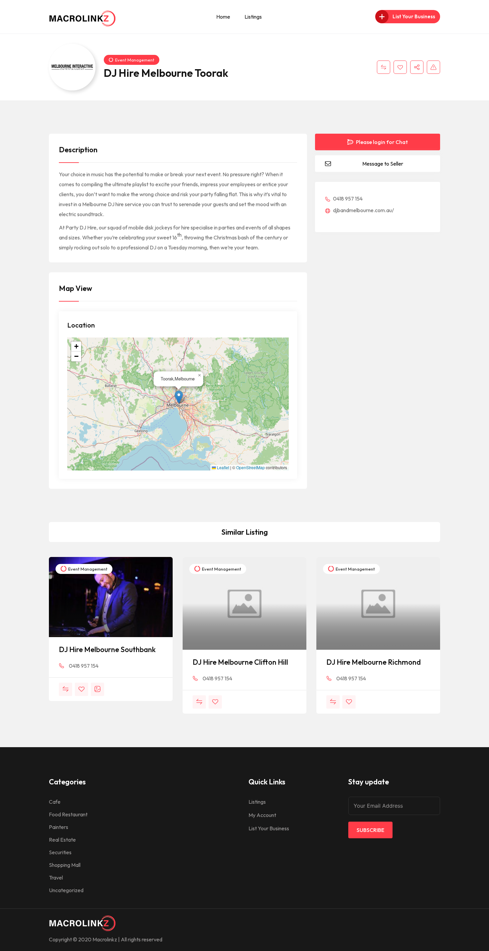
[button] (179, 397)
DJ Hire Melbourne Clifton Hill (240, 662)
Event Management (134, 60)
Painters (58, 827)
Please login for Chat (381, 142)
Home (223, 16)
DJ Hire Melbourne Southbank (107, 649)
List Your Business (268, 828)
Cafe (55, 801)
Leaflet (222, 467)
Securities (60, 852)
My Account (262, 815)
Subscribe (370, 830)
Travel (56, 877)
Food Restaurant (68, 814)
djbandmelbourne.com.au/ (363, 210)
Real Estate (62, 839)
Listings (253, 16)
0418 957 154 (347, 198)
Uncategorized (66, 890)
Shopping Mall (65, 865)
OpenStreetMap (250, 467)
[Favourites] (400, 67)
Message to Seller (382, 163)
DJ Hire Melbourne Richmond (373, 662)
